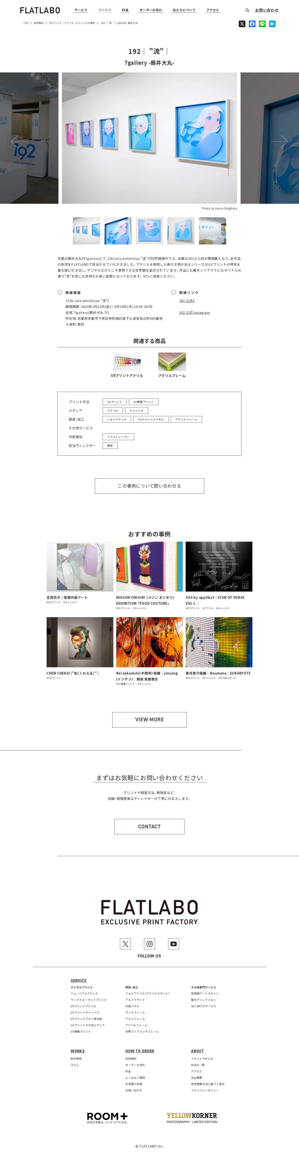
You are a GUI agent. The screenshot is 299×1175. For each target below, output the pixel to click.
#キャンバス (70, 602)
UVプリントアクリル (127, 375)
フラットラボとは (202, 1058)
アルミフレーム (135, 1018)
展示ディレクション (203, 999)
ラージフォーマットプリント (89, 999)
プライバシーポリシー (205, 1090)
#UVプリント (54, 602)
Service (78, 980)
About (197, 1051)
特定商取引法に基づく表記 (208, 1084)
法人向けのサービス (203, 1006)
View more (149, 719)
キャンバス (82, 23)
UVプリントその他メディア (88, 1025)
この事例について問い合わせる (149, 486)
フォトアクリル (117, 419)
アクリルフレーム (172, 375)
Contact (149, 826)
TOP (25, 23)
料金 (125, 10)
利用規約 (131, 1058)
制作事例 (104, 10)
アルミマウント (135, 999)
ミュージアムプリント (84, 993)
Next (280, 141)
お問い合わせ (267, 10)
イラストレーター (118, 437)
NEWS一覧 (198, 1065)
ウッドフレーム (135, 1012)
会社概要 (196, 1077)
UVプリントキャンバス (85, 1012)
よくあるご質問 (135, 1077)
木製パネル (132, 1006)
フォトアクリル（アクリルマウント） (147, 993)
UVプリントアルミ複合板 (86, 1018)
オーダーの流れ (151, 10)
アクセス (212, 10)
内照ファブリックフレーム (142, 1031)
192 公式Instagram (194, 312)
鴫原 (110, 445)
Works (78, 1051)
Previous (19, 141)
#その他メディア (227, 678)
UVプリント (55, 23)
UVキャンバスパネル (151, 419)
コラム (75, 1065)
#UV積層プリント (125, 683)
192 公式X (187, 300)
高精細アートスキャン (205, 993)
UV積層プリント (144, 402)
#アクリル (208, 608)
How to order (139, 1051)
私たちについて (184, 10)
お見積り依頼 (133, 1084)
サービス (81, 10)
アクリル (69, 23)
